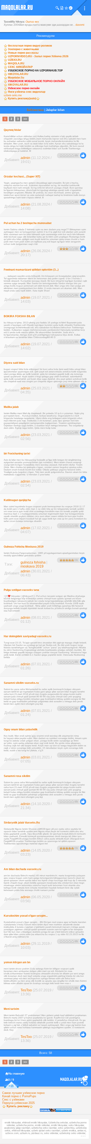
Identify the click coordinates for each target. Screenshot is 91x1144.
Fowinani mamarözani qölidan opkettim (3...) (31, 269)
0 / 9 (11, 1079)
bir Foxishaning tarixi (17, 453)
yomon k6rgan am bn (17, 962)
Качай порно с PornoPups (19, 1096)
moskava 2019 (32, 566)
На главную (16, 1073)
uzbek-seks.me (13, 95)
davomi (80, 24)
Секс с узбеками (13, 1099)
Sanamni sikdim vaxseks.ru (21, 682)
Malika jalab (11, 407)
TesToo (26, 990)
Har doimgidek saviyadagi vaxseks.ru (27, 636)
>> (25, 119)
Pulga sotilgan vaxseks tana (21, 590)
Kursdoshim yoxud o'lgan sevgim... (26, 915)
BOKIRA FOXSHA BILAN (19, 316)
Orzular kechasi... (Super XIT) (22, 176)
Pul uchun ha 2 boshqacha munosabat (27, 223)
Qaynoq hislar (12, 130)
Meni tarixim (11, 1008)
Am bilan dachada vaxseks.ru (22, 869)
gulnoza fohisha (33, 562)
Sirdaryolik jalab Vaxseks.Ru (22, 822)
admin (25, 158)
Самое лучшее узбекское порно (23, 1093)
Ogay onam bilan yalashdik (21, 729)
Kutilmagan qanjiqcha (17, 500)
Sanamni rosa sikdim (17, 776)
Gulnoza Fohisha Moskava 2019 (24, 546)
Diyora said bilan (14, 362)
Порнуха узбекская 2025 (18, 1103)
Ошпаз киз (32, 21)
